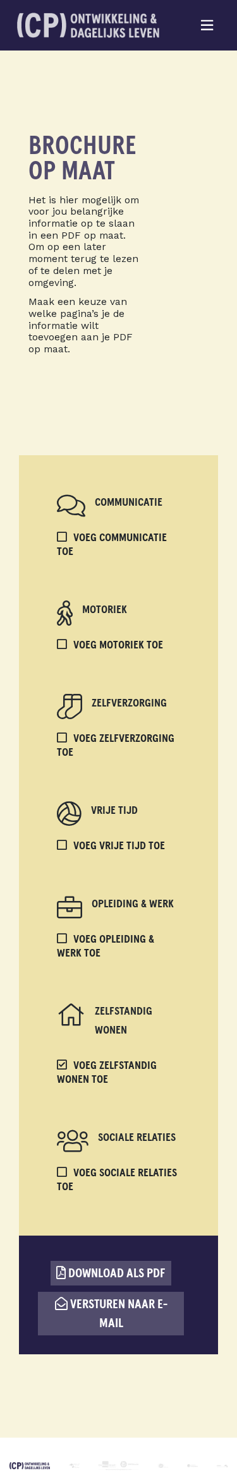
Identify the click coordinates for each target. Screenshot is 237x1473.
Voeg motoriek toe (118, 645)
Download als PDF (116, 1273)
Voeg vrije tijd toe (119, 846)
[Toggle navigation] (208, 25)
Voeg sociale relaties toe (117, 1180)
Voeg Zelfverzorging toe (115, 745)
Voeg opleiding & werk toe (105, 946)
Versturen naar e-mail (117, 1314)
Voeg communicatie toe (112, 545)
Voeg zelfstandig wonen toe (107, 1072)
